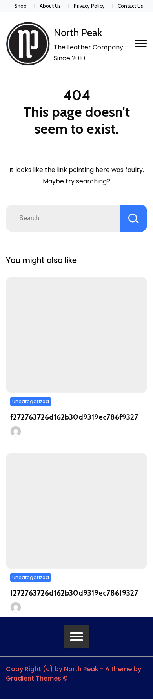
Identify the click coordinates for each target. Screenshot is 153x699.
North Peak (78, 32)
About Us (50, 6)
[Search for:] (63, 218)
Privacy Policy (89, 6)
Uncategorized (30, 401)
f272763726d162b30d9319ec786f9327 (74, 417)
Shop (21, 6)
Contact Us (130, 6)
